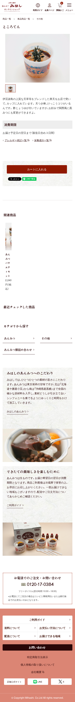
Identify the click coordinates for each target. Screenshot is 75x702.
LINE (40, 681)
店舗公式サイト (14, 681)
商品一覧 (7, 18)
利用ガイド (38, 10)
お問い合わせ (37, 647)
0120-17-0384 (40, 584)
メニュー (69, 10)
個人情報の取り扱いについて (38, 664)
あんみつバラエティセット (7, 265)
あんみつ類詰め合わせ (18, 350)
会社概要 (36, 672)
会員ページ (49, 10)
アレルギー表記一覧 (16, 140)
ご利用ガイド (37, 620)
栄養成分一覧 (42, 140)
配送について (12, 636)
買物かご (60, 6)
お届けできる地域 (49, 636)
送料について (12, 628)
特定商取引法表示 (37, 657)
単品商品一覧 (23, 18)
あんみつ (9, 338)
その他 (39, 18)
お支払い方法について (52, 628)
